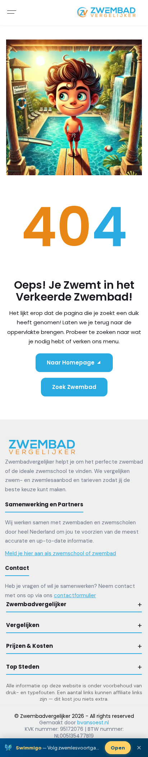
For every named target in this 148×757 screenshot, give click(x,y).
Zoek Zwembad (74, 387)
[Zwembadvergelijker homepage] (42, 446)
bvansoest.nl (93, 722)
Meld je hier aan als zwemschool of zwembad (60, 553)
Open (118, 748)
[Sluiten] (139, 747)
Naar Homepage (70, 362)
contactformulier (75, 595)
